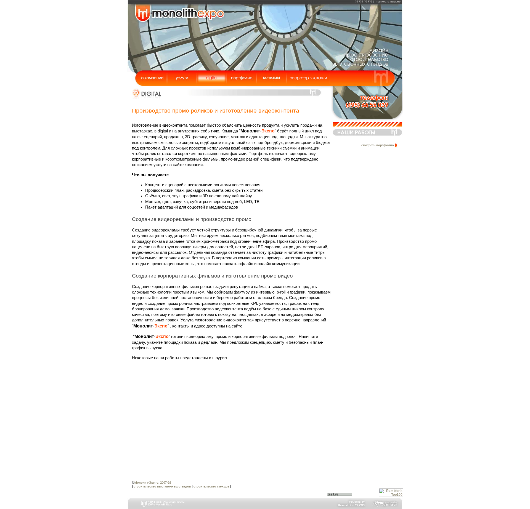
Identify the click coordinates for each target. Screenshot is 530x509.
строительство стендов (211, 486)
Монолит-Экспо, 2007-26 (152, 482)
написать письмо (389, 1)
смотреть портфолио (377, 145)
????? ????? (364, 1)
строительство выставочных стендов (162, 486)
